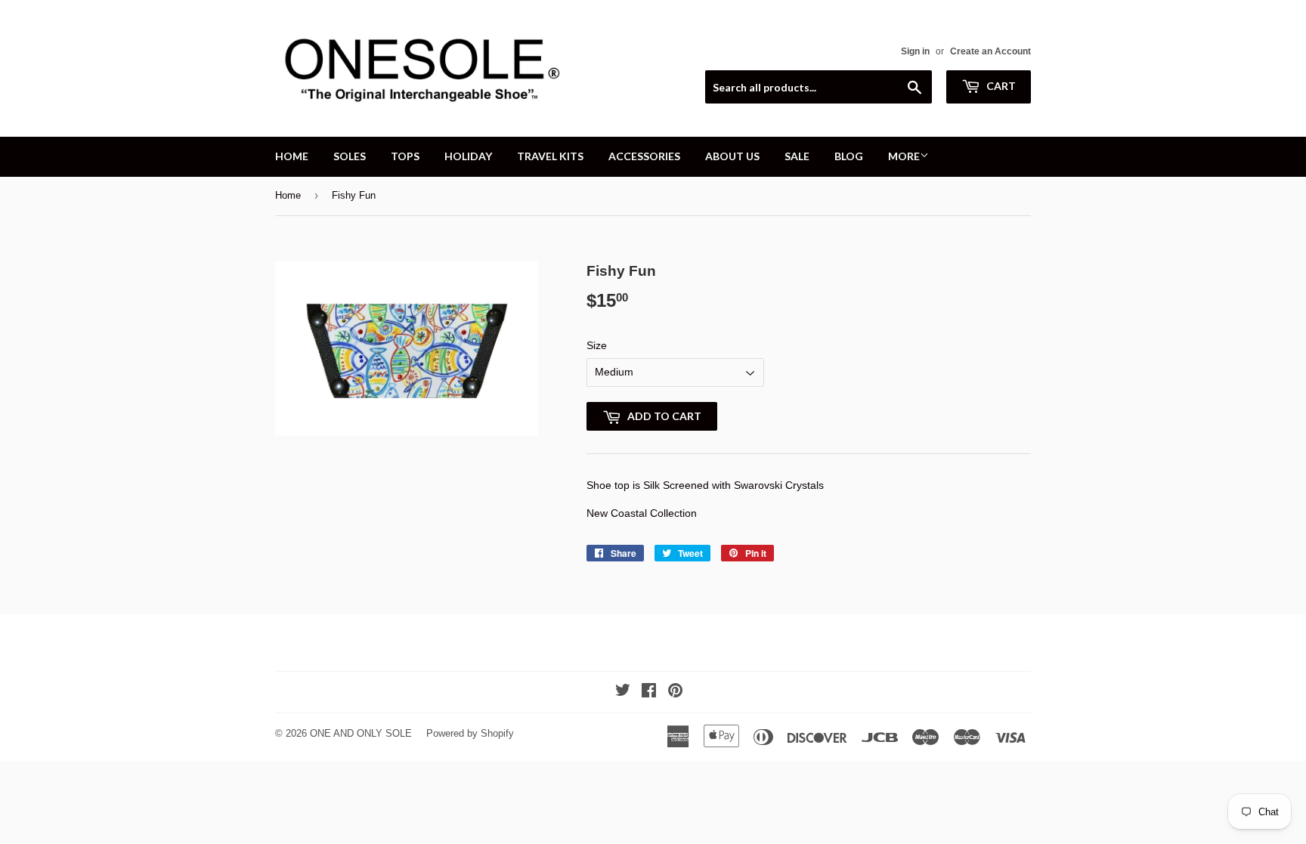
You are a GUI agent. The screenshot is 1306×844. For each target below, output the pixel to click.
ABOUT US (732, 156)
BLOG (848, 156)
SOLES (349, 156)
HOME (291, 156)
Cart (1000, 85)
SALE (797, 156)
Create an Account (990, 51)
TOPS (405, 156)
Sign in (915, 51)
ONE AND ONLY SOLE (361, 733)
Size (596, 345)
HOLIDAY (468, 156)
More (904, 156)
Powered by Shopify (470, 733)
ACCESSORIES (644, 156)
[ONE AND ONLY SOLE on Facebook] (649, 692)
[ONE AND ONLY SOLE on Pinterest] (675, 692)
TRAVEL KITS (550, 156)
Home (288, 195)
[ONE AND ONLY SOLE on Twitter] (622, 692)
